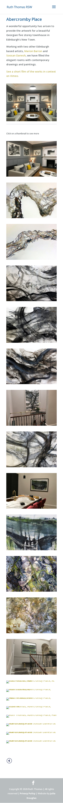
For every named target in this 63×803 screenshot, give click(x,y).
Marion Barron (33, 51)
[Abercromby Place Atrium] (31, 425)
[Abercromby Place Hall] (31, 717)
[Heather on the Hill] (31, 700)
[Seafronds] (31, 633)
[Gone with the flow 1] (31, 301)
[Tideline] (31, 709)
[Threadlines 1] (31, 218)
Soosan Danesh (16, 55)
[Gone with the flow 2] (31, 342)
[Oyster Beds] (31, 467)
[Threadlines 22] (31, 259)
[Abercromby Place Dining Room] (31, 508)
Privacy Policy (27, 793)
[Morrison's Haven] (31, 692)
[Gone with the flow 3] (31, 384)
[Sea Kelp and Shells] (31, 591)
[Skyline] (31, 550)
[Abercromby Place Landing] (31, 674)
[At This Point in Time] (31, 683)
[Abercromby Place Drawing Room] (31, 176)
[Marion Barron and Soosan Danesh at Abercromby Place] (31, 726)
